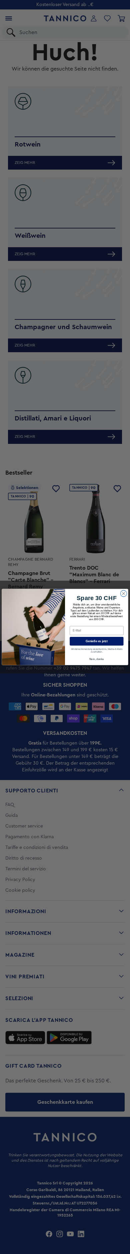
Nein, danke (96, 659)
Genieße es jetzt (96, 641)
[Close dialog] (123, 593)
